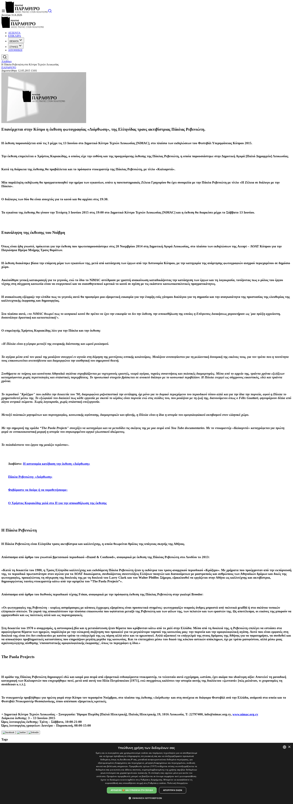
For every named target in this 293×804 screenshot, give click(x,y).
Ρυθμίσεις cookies (157, 783)
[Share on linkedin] (33, 732)
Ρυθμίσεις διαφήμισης (151, 779)
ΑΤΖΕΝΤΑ (14, 32)
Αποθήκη (6, 61)
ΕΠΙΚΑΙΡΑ (14, 35)
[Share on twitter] (21, 732)
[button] (146, 798)
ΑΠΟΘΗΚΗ (15, 50)
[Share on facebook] (8, 732)
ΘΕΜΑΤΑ (14, 41)
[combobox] (284, 747)
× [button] (289, 747)
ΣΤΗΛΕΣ (13, 47)
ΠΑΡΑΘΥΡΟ (8, 67)
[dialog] (146, 773)
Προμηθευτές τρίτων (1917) (143, 766)
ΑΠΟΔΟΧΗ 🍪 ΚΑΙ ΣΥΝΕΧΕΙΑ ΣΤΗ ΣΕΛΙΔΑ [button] (132, 790)
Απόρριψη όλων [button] (172, 790)
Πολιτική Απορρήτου (177, 783)
